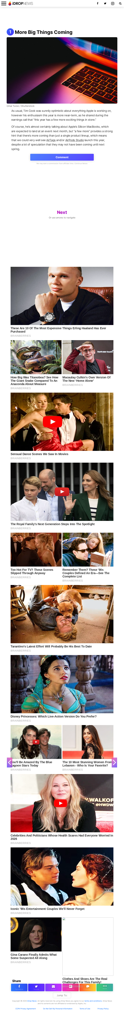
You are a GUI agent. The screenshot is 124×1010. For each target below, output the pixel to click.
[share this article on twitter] (36, 987)
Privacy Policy (103, 1009)
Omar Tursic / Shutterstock (20, 106)
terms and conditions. (93, 1001)
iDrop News (32, 1001)
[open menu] (4, 3)
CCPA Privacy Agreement (25, 1009)
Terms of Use (85, 1009)
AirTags (50, 140)
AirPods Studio (74, 140)
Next (62, 212)
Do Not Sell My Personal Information (57, 1009)
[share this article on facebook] (19, 987)
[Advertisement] (62, 18)
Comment (62, 157)
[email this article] (53, 987)
